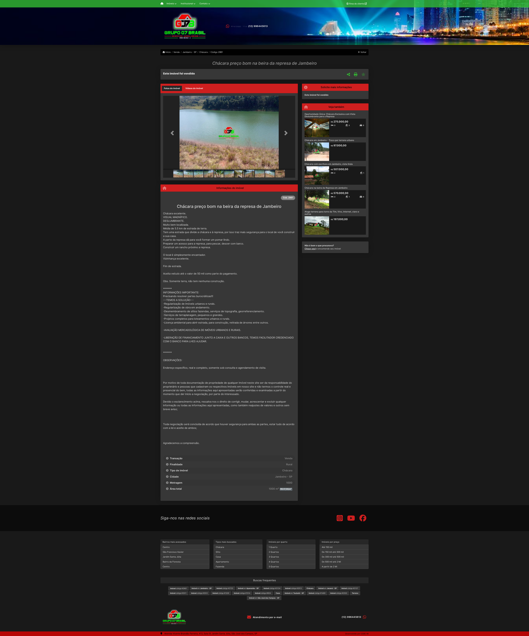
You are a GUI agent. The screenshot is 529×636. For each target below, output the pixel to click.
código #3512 (199, 593)
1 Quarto (273, 547)
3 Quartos (274, 556)
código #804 (263, 593)
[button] (173, 133)
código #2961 (178, 588)
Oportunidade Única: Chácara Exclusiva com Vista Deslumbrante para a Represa (330, 115)
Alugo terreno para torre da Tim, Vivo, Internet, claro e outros (332, 212)
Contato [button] (203, 3)
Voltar (363, 52)
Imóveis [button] (170, 3)
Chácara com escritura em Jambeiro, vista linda (329, 164)
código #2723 (225, 588)
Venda (176, 52)
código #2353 (338, 593)
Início (168, 52)
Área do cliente (357, 3)
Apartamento (222, 561)
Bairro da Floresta (172, 561)
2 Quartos (274, 552)
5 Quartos (274, 566)
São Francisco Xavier (173, 552)
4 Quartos (274, 561)
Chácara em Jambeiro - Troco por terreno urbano (329, 140)
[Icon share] (339, 518)
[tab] (172, 88)
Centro (166, 547)
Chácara (203, 52)
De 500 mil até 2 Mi (331, 561)
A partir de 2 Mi (329, 566)
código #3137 (350, 588)
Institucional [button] (187, 3)
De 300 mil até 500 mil (333, 556)
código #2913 (293, 588)
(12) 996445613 (258, 26)
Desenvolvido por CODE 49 (357, 634)
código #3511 (178, 593)
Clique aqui (310, 248)
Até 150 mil (327, 547)
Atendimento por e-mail (267, 617)
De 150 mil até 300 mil (333, 552)
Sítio (218, 552)
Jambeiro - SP (189, 52)
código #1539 (221, 593)
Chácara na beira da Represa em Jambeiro (326, 188)
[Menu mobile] (161, 3)
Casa (218, 556)
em (202, 588)
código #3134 (272, 588)
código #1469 (317, 593)
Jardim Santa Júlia (172, 556)
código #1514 (242, 593)
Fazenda (220, 566)
